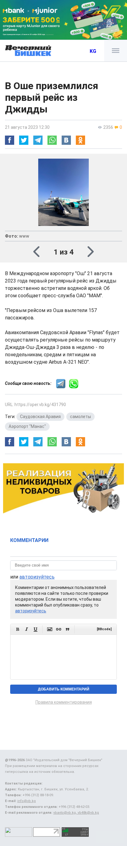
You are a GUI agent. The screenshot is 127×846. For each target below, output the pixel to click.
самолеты (80, 416)
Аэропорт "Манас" (27, 426)
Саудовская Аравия (40, 416)
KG (93, 51)
